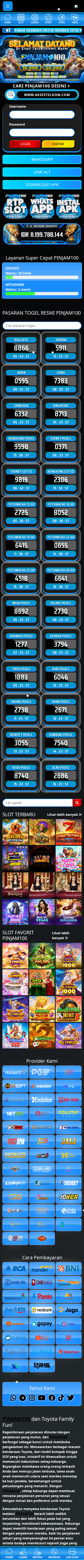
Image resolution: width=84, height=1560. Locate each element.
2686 (61, 775)
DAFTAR (58, 144)
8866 (21, 347)
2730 (61, 611)
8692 (21, 611)
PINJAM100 (16, 1418)
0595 (21, 380)
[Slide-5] (60, 77)
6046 (61, 676)
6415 (21, 545)
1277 (21, 644)
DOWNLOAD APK (42, 184)
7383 (61, 380)
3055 (21, 742)
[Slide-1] (31, 77)
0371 (61, 446)
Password (17, 124)
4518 (21, 578)
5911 (60, 347)
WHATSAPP (42, 159)
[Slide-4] (53, 77)
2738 (21, 709)
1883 (21, 676)
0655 (61, 545)
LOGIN (25, 144)
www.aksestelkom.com (47, 95)
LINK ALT (42, 172)
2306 (61, 479)
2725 (21, 512)
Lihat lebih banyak (63, 814)
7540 (61, 742)
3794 (61, 644)
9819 (21, 479)
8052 (61, 512)
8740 (21, 775)
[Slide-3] (46, 77)
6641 (60, 578)
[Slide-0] (24, 77)
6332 (21, 413)
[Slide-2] (38, 77)
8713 (61, 413)
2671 (61, 709)
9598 (21, 446)
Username (17, 106)
